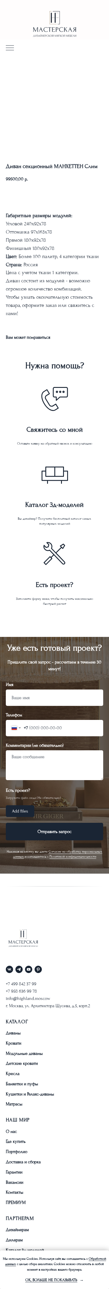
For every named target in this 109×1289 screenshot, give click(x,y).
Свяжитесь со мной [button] (54, 429)
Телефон (14, 1241)
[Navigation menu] (10, 48)
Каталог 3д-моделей (54, 505)
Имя (9, 1210)
